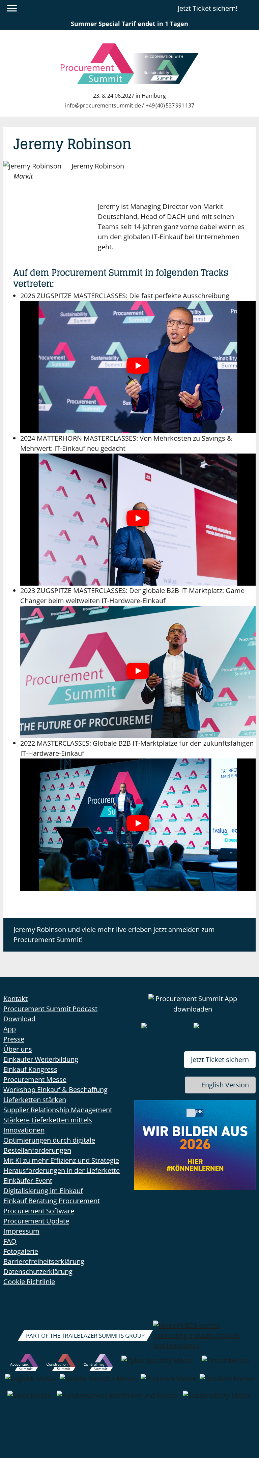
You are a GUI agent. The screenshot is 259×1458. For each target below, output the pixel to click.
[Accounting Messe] (24, 1364)
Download (19, 1018)
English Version (225, 1084)
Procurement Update (36, 1221)
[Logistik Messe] (30, 1382)
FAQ (10, 1241)
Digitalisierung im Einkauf (43, 1190)
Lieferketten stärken (34, 1099)
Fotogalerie (20, 1251)
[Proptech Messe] (168, 1382)
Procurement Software (38, 1210)
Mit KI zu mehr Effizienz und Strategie (61, 1160)
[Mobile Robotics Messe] (98, 1382)
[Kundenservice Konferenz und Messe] (117, 1399)
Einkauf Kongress (30, 1069)
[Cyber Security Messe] (157, 1364)
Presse (13, 1039)
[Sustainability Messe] (217, 1399)
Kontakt (15, 998)
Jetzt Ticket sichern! (207, 8)
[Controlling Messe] (98, 1364)
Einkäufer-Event (27, 1180)
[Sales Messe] (29, 1399)
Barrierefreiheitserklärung (43, 1261)
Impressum (21, 1231)
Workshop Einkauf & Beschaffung (55, 1089)
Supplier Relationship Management (57, 1109)
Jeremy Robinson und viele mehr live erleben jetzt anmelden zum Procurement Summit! (114, 934)
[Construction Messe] (61, 1364)
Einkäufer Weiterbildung (40, 1059)
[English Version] (250, 8)
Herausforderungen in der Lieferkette (61, 1170)
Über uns (17, 1049)
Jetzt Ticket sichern (220, 1059)
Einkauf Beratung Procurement (51, 1200)
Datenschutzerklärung (38, 1271)
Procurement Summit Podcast (50, 1008)
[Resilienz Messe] (227, 1382)
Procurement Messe (34, 1079)
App (9, 1028)
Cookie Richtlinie (29, 1281)
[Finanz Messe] (225, 1364)
